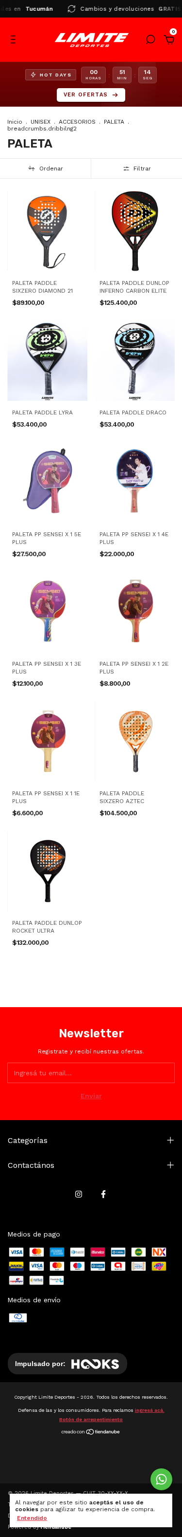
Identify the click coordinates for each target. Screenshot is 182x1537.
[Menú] (14, 41)
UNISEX (40, 121)
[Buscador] (150, 41)
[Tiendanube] (91, 1433)
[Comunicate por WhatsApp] (161, 1479)
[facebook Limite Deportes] (103, 1194)
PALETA (114, 121)
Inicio (14, 121)
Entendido (32, 1518)
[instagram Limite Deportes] (79, 1194)
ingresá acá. (150, 1410)
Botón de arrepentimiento (91, 1419)
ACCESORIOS (77, 121)
